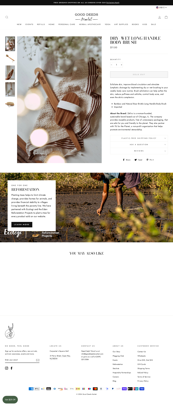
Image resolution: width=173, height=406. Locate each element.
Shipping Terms (144, 368)
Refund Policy (143, 372)
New (19, 24)
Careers (116, 376)
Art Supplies (121, 24)
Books (135, 24)
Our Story (116, 351)
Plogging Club (118, 356)
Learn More (22, 224)
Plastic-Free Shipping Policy (139, 138)
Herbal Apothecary (90, 24)
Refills (41, 24)
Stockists (116, 368)
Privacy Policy (143, 381)
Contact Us (142, 351)
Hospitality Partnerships (122, 372)
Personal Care (67, 24)
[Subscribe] (37, 360)
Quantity (115, 59)
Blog (114, 381)
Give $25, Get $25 (145, 360)
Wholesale (142, 356)
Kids (145, 24)
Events (29, 24)
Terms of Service (144, 376)
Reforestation (118, 364)
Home (52, 24)
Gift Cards (142, 364)
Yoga (108, 24)
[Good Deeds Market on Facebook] (11, 368)
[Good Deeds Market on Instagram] (6, 368)
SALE (153, 24)
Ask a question (139, 144)
